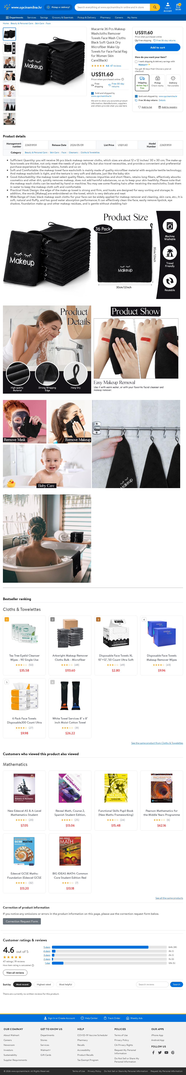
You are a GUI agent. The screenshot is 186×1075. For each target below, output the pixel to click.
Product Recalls (85, 1055)
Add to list (147, 107)
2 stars (47, 959)
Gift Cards (46, 1055)
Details (162, 100)
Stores (44, 1040)
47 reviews (115, 65)
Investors (8, 1050)
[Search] (155, 7)
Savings (44, 17)
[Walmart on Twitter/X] (160, 1053)
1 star (47, 963)
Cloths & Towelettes (90, 152)
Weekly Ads (136, 1018)
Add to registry (169, 107)
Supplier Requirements (15, 1060)
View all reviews (15, 972)
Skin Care (39, 23)
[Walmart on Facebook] (153, 1053)
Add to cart (157, 47)
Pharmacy (105, 17)
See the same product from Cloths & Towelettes (157, 743)
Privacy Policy (121, 1040)
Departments (16, 17)
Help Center (91, 1018)
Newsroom (9, 1045)
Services (31, 17)
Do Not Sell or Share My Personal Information (126, 1060)
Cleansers (73, 152)
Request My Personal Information (125, 1051)
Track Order (114, 1018)
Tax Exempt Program (87, 1060)
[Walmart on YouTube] (166, 1053)
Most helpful (65, 984)
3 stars (47, 955)
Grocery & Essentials (62, 17)
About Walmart (11, 1035)
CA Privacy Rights (123, 1045)
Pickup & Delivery (87, 17)
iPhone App (157, 1035)
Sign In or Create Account (61, 1018)
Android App (157, 1040)
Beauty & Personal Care (22, 23)
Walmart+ (46, 1050)
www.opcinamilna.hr (101, 96)
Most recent (22, 984)
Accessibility (83, 1050)
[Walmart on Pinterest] (173, 1053)
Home (6, 23)
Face (48, 23)
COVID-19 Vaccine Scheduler (92, 1035)
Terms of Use (121, 1035)
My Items (132, 17)
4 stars (46, 951)
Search (176, 984)
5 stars (47, 947)
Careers (119, 17)
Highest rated (44, 984)
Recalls (80, 1045)
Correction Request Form (22, 921)
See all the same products (169, 898)
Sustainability (10, 1055)
